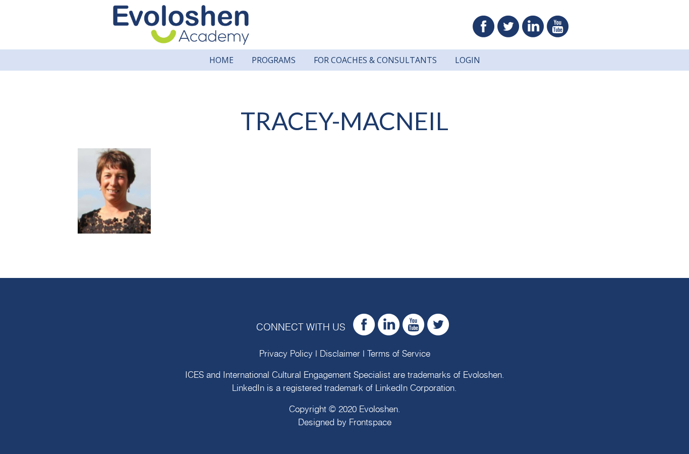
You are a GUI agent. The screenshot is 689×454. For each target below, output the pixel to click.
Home (221, 60)
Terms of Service (398, 354)
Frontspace (370, 422)
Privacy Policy (286, 354)
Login (467, 60)
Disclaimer (340, 354)
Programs (274, 60)
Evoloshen (482, 375)
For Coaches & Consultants (375, 60)
